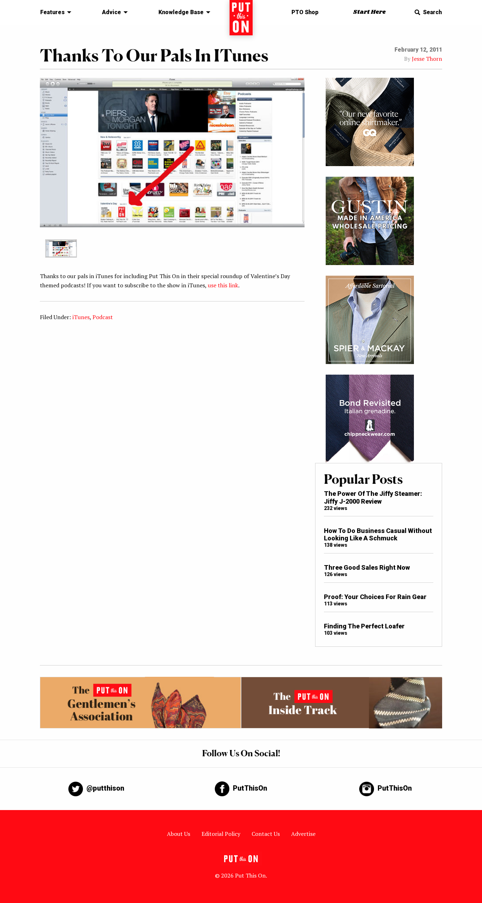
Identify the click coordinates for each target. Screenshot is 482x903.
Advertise (303, 834)
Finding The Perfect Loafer (364, 626)
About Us (178, 834)
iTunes (81, 317)
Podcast (102, 317)
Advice (111, 12)
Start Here (369, 12)
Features (52, 12)
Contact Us (266, 834)
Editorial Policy (220, 834)
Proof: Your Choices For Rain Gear (375, 596)
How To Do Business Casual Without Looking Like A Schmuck (378, 534)
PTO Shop (305, 12)
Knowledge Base (181, 12)
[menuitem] (54, 12)
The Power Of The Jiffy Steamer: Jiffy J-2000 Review (373, 497)
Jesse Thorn (427, 59)
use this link (223, 285)
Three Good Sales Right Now (367, 567)
